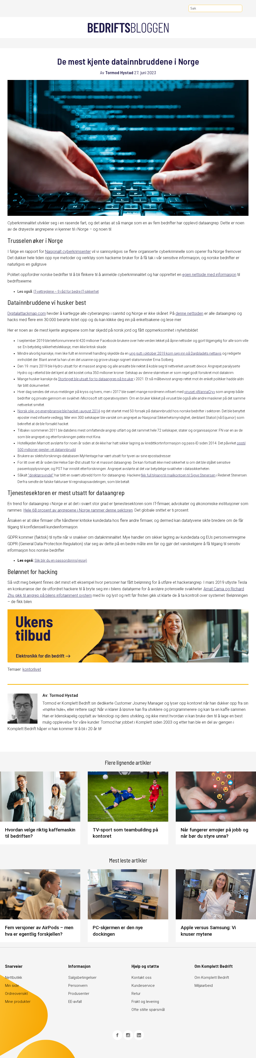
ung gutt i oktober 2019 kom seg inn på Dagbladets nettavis (175, 353)
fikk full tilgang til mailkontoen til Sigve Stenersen (178, 475)
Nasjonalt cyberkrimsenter (68, 251)
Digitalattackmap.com (27, 313)
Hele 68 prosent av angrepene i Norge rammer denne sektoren (78, 510)
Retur (136, 993)
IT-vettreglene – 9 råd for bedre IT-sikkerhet (66, 292)
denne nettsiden (189, 313)
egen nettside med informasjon (209, 274)
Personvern (78, 985)
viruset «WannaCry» (199, 392)
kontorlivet (31, 669)
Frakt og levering (145, 1001)
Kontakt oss (142, 977)
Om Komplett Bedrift (211, 977)
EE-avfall (75, 1001)
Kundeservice (143, 985)
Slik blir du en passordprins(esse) (60, 560)
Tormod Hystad (119, 72)
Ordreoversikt (16, 993)
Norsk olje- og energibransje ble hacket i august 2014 (59, 411)
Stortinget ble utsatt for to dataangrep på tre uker (96, 379)
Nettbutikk (13, 977)
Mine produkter (17, 1001)
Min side (12, 985)
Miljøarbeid (203, 985)
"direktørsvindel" (41, 475)
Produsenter (78, 993)
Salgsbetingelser (82, 977)
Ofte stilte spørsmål (148, 1009)
